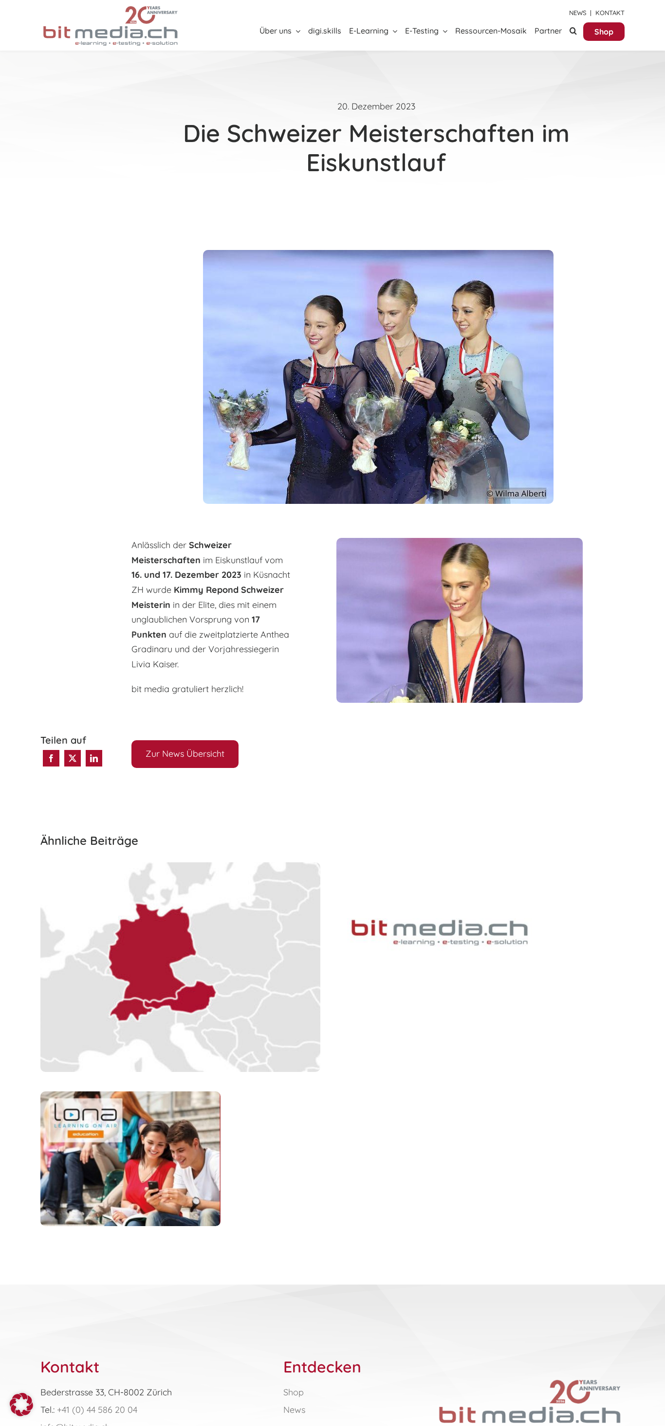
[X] (72, 758)
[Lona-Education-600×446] (530, 1379)
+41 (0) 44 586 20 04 (97, 1409)
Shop (293, 1392)
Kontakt (610, 13)
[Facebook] (51, 758)
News (577, 13)
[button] (573, 31)
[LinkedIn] (94, 758)
